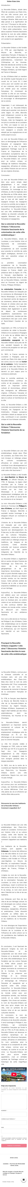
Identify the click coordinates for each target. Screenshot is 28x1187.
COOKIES (6, 1163)
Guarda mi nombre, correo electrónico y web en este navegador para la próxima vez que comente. (14, 1139)
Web (2, 1127)
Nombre (4, 1110)
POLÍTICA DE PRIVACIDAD (17, 1163)
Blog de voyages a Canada (11, 1171)
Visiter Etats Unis (13, 1)
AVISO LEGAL (14, 1157)
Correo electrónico (8, 1119)
